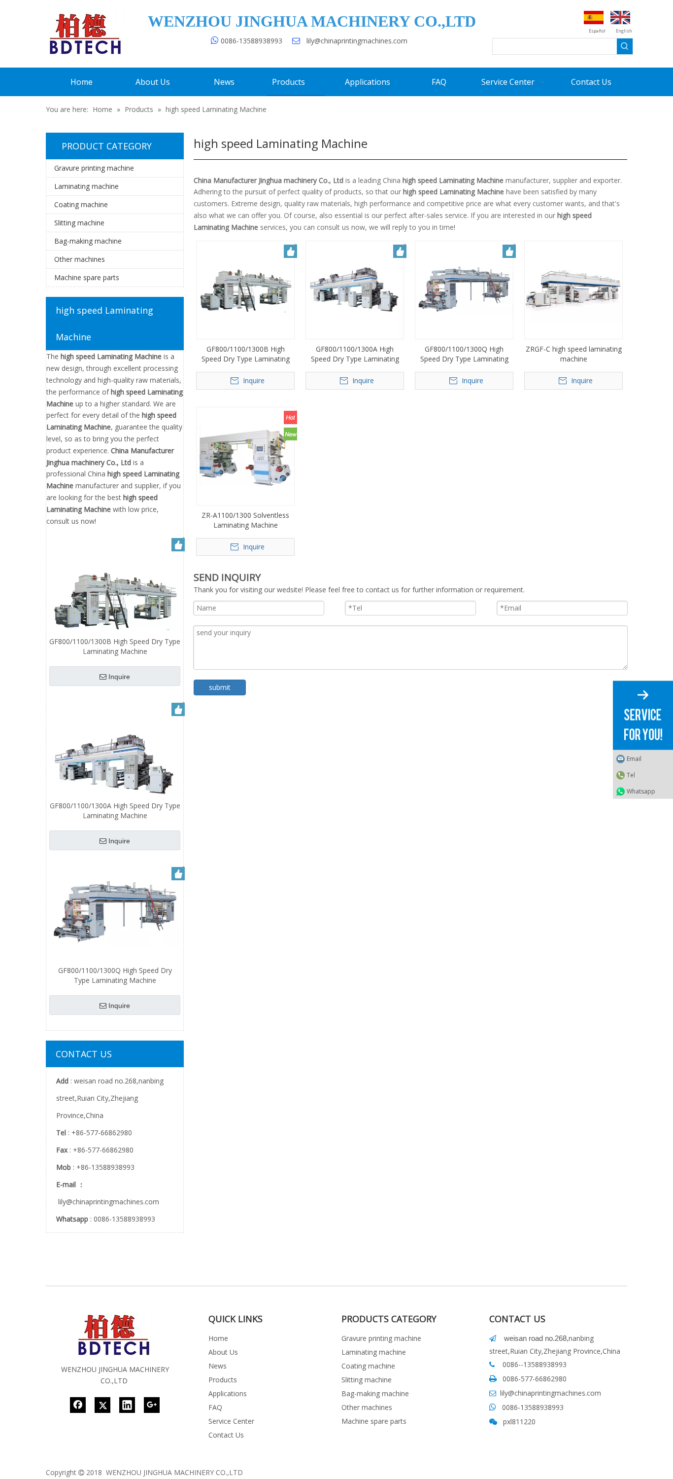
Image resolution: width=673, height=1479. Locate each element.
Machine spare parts (86, 277)
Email (634, 758)
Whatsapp (641, 791)
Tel (631, 774)
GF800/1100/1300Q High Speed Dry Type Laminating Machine (115, 975)
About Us (223, 1352)
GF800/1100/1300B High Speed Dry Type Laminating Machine (114, 646)
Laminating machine (86, 186)
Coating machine (81, 204)
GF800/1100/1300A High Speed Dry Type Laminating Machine (115, 810)
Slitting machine (79, 222)
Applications (227, 1393)
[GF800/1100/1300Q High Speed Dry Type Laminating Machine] (114, 911)
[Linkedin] (127, 1405)
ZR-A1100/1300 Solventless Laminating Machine (245, 520)
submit (220, 687)
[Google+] (152, 1405)
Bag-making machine (88, 241)
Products (222, 1379)
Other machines (79, 259)
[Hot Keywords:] (625, 46)
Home (218, 1338)
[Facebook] (78, 1405)
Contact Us (226, 1435)
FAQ (215, 1407)
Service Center (231, 1421)
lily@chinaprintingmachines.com (356, 40)
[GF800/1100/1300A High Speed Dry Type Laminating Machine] (114, 764)
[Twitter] (102, 1405)
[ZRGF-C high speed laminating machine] (573, 288)
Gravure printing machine (94, 168)
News (217, 1366)
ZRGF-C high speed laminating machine (574, 353)
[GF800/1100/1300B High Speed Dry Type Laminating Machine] (114, 599)
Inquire (119, 677)
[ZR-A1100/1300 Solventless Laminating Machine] (245, 455)
